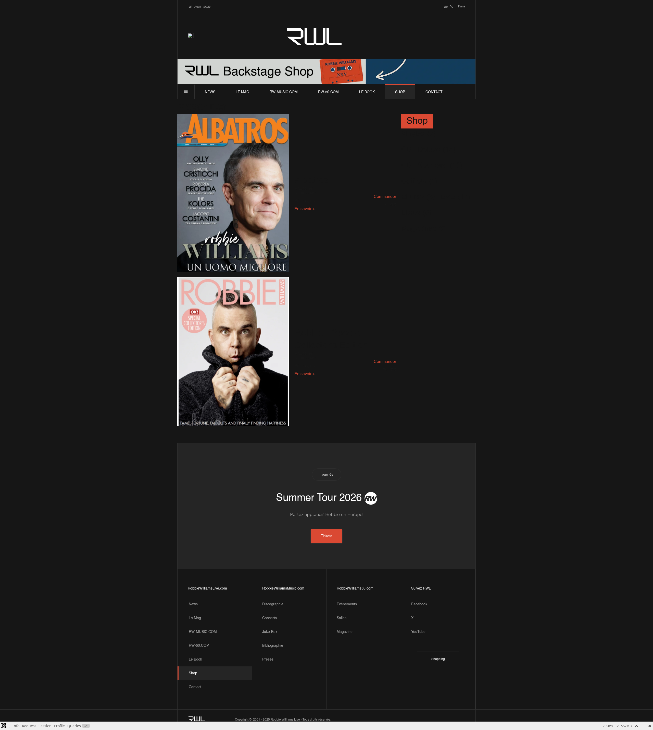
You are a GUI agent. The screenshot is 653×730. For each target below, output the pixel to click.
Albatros (311, 180)
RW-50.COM (328, 92)
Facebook (419, 604)
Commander (385, 197)
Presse (267, 659)
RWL (315, 36)
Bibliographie (272, 645)
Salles (341, 618)
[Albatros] (233, 193)
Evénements (347, 604)
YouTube (418, 632)
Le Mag (242, 92)
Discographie (272, 604)
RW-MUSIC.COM (284, 92)
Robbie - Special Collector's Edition (331, 339)
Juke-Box (269, 632)
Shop (400, 92)
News (210, 92)
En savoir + (304, 209)
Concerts (269, 618)
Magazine (345, 632)
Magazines (304, 189)
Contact (434, 92)
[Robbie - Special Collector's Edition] (233, 352)
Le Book (367, 92)
